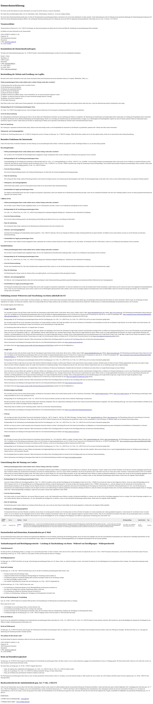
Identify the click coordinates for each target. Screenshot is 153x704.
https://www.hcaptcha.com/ (111, 439)
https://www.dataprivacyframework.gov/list (104, 336)
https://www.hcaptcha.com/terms (73, 457)
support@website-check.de (101, 393)
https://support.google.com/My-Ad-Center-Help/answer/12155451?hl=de (35, 345)
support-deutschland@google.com (96, 312)
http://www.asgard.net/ (11, 69)
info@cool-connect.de (10, 42)
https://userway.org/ (112, 417)
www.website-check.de (22, 701)
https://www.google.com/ (116, 312)
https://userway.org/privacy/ (72, 431)
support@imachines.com (93, 439)
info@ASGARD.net (10, 63)
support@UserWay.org (96, 417)
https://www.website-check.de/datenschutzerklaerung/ (78, 409)
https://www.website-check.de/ (121, 393)
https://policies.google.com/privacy (74, 342)
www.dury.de (25, 698)
